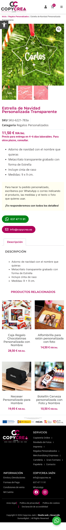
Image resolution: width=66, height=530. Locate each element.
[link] (4, 25)
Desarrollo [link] (55, 515)
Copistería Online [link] (41, 437)
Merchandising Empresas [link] (45, 455)
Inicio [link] (4, 16)
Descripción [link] (15, 241)
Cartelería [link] (38, 460)
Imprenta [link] (37, 446)
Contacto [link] (50, 464)
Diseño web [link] (43, 515)
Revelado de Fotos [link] (42, 442)
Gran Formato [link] (53, 460)
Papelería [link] (37, 464)
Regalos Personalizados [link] (18, 16)
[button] (61, 7)
